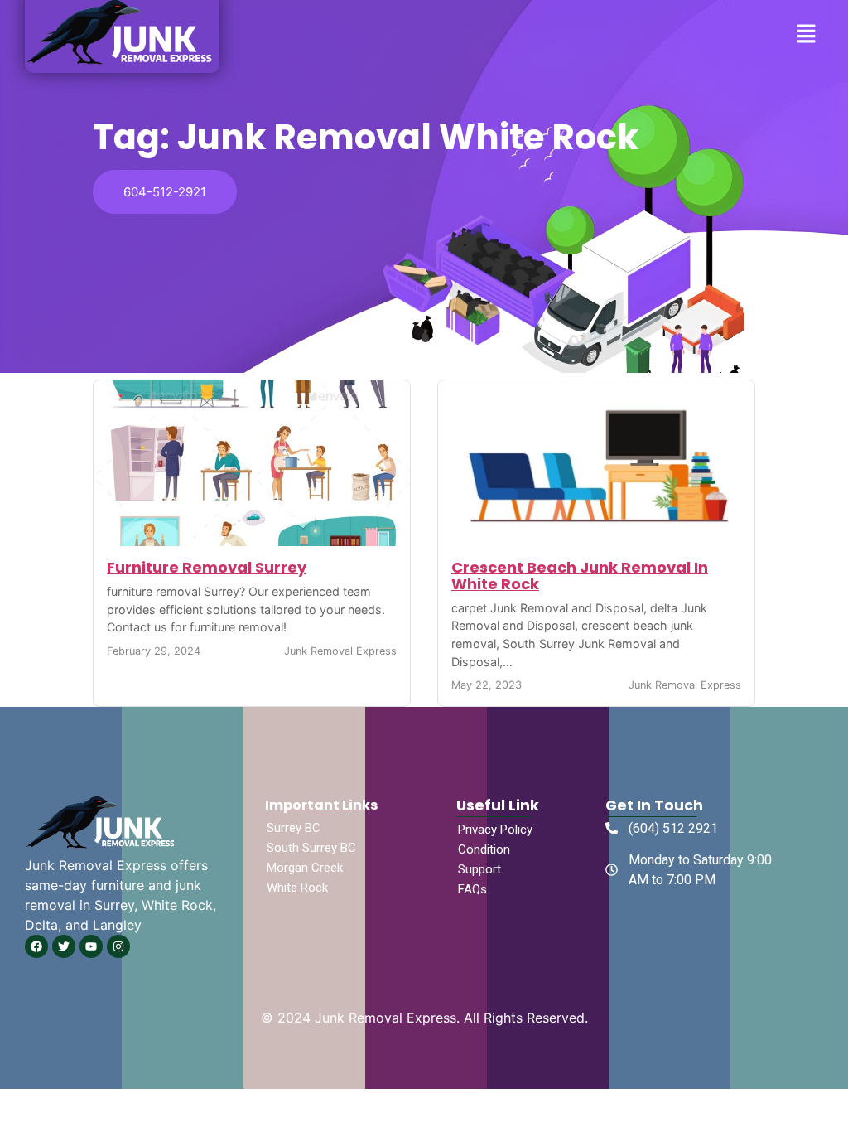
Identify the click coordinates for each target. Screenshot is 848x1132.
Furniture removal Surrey (206, 567)
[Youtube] (91, 946)
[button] (806, 34)
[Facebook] (36, 946)
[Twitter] (63, 946)
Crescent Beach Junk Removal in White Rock (579, 575)
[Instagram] (118, 946)
